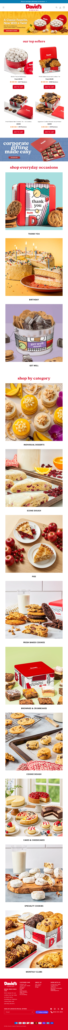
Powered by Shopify (21, 1026)
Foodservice (54, 985)
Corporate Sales (56, 984)
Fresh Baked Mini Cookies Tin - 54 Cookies (18, 121)
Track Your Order (25, 985)
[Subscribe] (32, 1012)
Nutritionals (23, 990)
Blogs (37, 986)
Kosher (22, 988)
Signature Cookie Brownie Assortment (49, 121)
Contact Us (23, 984)
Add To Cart (18, 87)
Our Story (38, 984)
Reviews (37, 985)
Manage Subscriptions (55, 990)
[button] (3, 7)
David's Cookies (12, 1026)
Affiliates (53, 986)
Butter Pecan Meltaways (18, 76)
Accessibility (23, 994)
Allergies (22, 986)
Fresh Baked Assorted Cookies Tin (49, 76)
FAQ (21, 989)
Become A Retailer (56, 988)
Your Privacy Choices (23, 993)
